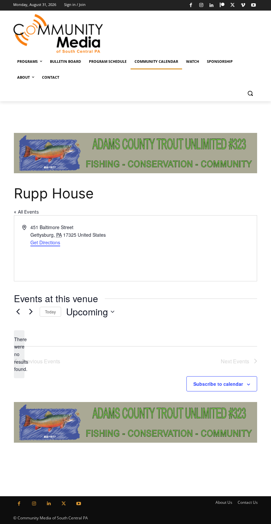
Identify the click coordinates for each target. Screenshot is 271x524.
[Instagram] (201, 5)
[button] (250, 93)
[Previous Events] (18, 312)
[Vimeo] (243, 5)
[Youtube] (253, 5)
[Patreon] (222, 5)
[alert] (19, 354)
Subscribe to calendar (218, 384)
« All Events (26, 212)
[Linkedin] (211, 5)
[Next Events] (31, 312)
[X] (232, 5)
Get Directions (45, 242)
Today (50, 311)
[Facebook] (190, 5)
